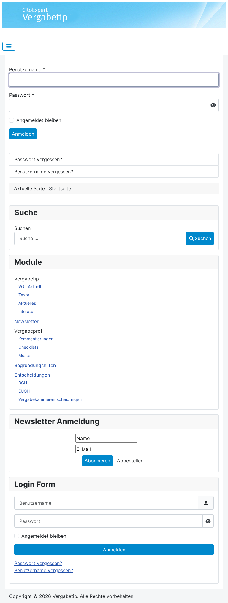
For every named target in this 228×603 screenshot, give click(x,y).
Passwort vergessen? (38, 563)
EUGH (24, 390)
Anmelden (114, 550)
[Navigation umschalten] (8, 46)
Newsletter (26, 321)
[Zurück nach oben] (217, 592)
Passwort (21, 95)
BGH (22, 382)
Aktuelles (27, 303)
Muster (25, 355)
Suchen (22, 228)
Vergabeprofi (29, 331)
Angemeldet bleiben (43, 536)
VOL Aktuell (29, 286)
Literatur (26, 311)
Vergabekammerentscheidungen (50, 399)
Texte (23, 294)
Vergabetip (26, 279)
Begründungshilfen (35, 365)
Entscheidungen (32, 375)
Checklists (28, 347)
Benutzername (27, 69)
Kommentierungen (35, 338)
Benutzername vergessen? (43, 570)
